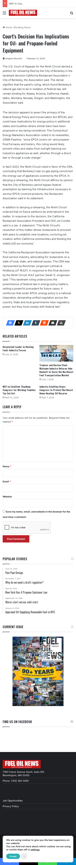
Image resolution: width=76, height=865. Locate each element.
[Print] (60, 323)
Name (7, 466)
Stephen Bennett (13, 58)
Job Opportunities (13, 800)
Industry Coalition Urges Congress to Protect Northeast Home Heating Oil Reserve (56, 390)
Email (7, 481)
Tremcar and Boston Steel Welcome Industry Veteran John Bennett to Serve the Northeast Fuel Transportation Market (56, 370)
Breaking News (22, 27)
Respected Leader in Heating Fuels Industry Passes (18, 348)
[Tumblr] (34, 323)
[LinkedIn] (26, 323)
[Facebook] (9, 323)
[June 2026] (38, 671)
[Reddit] (43, 323)
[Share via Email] (51, 323)
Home (8, 27)
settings (35, 849)
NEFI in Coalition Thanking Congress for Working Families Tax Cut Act (19, 390)
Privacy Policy (11, 806)
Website (7, 496)
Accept (13, 856)
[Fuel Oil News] (23, 13)
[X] (17, 323)
